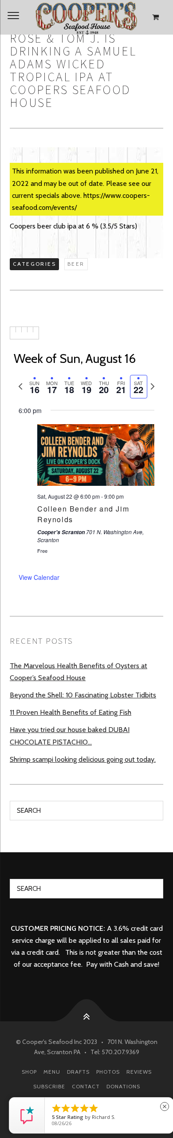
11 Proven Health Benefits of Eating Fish (70, 712)
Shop (29, 1071)
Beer (76, 263)
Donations (123, 1086)
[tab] (34, 386)
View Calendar (39, 577)
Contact (86, 1086)
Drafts (78, 1071)
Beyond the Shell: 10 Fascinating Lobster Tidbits (83, 695)
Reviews (139, 1071)
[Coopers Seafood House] (86, 17)
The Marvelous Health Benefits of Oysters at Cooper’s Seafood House (78, 672)
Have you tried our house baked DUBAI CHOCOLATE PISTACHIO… (70, 735)
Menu (51, 1071)
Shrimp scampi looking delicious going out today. (83, 759)
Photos (108, 1071)
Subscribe (49, 1086)
